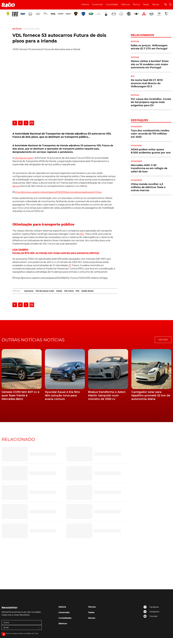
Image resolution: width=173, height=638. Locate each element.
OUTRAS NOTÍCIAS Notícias (33, 339)
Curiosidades (112, 4)
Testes (146, 4)
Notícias (17, 29)
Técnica (136, 4)
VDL (81, 234)
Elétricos (125, 4)
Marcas (155, 4)
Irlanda (59, 291)
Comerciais (97, 4)
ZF (70, 265)
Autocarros (28, 291)
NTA (77, 291)
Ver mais (163, 339)
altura (15, 186)
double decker (87, 291)
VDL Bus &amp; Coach (45, 291)
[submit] (39, 627)
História (85, 4)
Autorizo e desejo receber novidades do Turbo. (22, 633)
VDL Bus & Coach (23, 158)
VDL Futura (69, 291)
